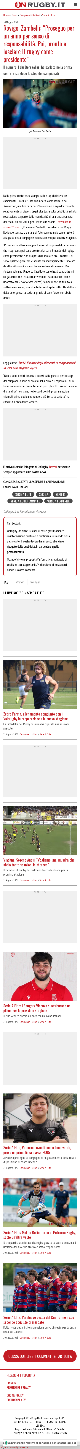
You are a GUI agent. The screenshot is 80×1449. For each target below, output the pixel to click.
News (14, 15)
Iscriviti (53, 467)
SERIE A (43, 494)
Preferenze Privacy (19, 1387)
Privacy (11, 1383)
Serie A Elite (48, 15)
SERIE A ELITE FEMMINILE (25, 501)
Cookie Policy (15, 1395)
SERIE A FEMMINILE (58, 501)
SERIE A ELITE (23, 494)
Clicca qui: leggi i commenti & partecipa (40, 1356)
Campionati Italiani (30, 15)
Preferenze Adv (16, 1400)
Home (6, 15)
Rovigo (20, 582)
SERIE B (60, 494)
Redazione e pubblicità (21, 1375)
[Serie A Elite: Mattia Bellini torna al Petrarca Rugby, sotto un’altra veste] (40, 1203)
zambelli (34, 582)
